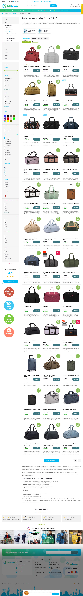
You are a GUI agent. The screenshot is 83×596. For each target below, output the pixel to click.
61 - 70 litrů (8, 148)
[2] (5, 168)
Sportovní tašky (9, 31)
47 (6, 210)
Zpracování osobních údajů (39, 572)
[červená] (8, 118)
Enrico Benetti (8, 101)
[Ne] (5, 196)
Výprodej (6, 52)
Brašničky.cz (42, 579)
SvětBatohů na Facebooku (22, 569)
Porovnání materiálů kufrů (55, 574)
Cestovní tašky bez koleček (12, 33)
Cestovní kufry (8, 27)
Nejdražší (40, 38)
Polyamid (7, 184)
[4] (5, 171)
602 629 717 (20, 567)
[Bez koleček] (5, 173)
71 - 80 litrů (7, 150)
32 (6, 203)
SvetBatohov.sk (36, 579)
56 (6, 208)
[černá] (8, 116)
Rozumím (56, 594)
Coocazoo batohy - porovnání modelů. (55, 568)
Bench (7, 96)
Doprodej (7, 85)
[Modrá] (5, 116)
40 (6, 224)
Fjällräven (7, 103)
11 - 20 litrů (8, 141)
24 (6, 242)
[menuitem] (5, 11)
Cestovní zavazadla (8, 25)
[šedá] (11, 116)
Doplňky (6, 49)
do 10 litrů (7, 139)
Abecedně (46, 38)
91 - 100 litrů (8, 154)
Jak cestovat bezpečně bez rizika (56, 575)
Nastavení (48, 594)
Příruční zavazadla (9, 29)
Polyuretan (7, 188)
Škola (6, 43)
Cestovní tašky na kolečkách (12, 35)
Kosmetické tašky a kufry (10, 38)
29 (6, 235)
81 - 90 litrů (8, 152)
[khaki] (11, 121)
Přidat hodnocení (10, 281)
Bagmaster (7, 251)
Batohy (6, 22)
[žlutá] (8, 121)
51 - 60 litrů (7, 147)
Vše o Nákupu (17, 1)
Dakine (7, 100)
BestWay (7, 98)
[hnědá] (14, 116)
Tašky (6, 46)
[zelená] (14, 118)
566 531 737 (20, 566)
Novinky (6, 55)
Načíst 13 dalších (50, 460)
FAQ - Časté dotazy (53, 562)
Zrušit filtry (11, 263)
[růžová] (11, 118)
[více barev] (5, 121)
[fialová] (5, 118)
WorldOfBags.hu (48, 579)
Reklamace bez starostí (39, 569)
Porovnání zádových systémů (55, 565)
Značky (6, 58)
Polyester (7, 182)
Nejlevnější (34, 38)
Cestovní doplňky (9, 40)
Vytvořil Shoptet (78, 583)
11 (6, 159)
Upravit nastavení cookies (25, 583)
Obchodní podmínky (38, 570)
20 (6, 240)
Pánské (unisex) (8, 129)
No (6, 175)
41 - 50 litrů (8, 145)
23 (6, 236)
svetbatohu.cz (20, 571)
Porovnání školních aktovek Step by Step (56, 570)
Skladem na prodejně (8, 78)
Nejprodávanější (26, 38)
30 (6, 238)
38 (6, 219)
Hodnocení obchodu (41, 509)
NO (6, 157)
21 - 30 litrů (8, 143)
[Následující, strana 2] (75, 460)
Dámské (7, 131)
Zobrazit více (41, 524)
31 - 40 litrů (8, 138)
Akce (6, 80)
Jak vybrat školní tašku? (54, 564)
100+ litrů (7, 156)
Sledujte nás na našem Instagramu (43, 529)
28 (6, 221)
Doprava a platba (10, 1)
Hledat (53, 5)
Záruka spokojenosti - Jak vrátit (40, 567)
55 (6, 206)
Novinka (7, 82)
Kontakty (3, 1)
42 (6, 205)
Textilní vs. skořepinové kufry (55, 572)
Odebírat (74, 552)
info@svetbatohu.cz (21, 564)
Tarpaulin (7, 186)
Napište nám (37, 575)
